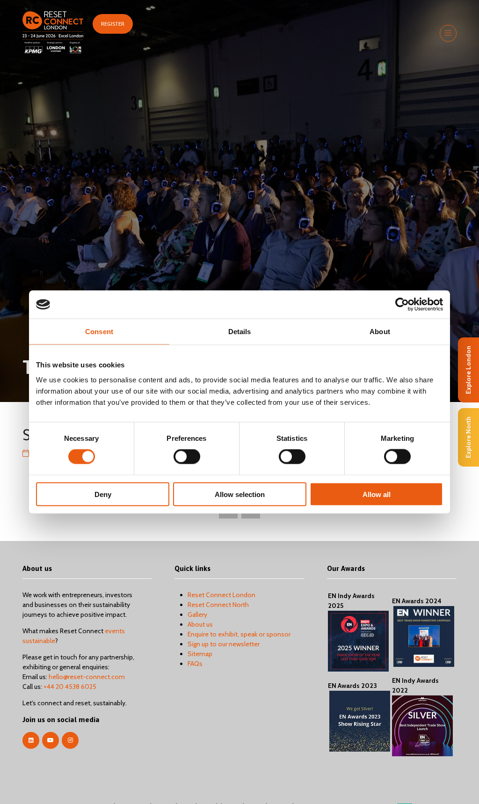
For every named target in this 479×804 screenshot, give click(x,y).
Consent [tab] (99, 332)
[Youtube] (50, 740)
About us (200, 624)
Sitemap (200, 654)
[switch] (187, 456)
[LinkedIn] (30, 740)
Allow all (377, 494)
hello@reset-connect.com (87, 676)
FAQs (195, 663)
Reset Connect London (221, 595)
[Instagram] (70, 740)
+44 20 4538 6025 (70, 686)
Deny (102, 494)
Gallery (197, 614)
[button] (113, 24)
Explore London (468, 370)
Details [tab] (239, 332)
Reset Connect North (218, 604)
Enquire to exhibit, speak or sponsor (239, 634)
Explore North (468, 437)
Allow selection (240, 494)
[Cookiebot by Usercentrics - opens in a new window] (402, 305)
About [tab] (380, 332)
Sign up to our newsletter (224, 644)
